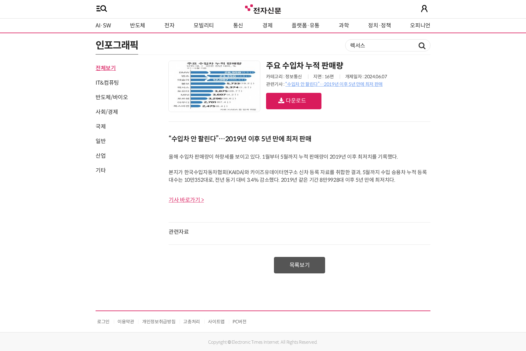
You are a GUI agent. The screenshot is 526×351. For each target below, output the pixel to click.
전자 (169, 25)
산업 (101, 156)
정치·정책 (379, 25)
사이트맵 (216, 322)
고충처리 (191, 322)
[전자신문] (263, 8)
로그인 (103, 322)
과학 (344, 25)
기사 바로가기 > (186, 200)
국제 (101, 126)
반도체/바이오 (112, 97)
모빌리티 (204, 25)
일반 (101, 141)
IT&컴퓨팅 (107, 82)
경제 (267, 25)
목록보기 (299, 265)
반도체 (137, 25)
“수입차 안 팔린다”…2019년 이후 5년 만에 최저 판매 (333, 84)
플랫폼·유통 (306, 25)
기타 (101, 170)
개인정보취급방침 (158, 322)
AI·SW (103, 25)
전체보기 (106, 68)
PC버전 (240, 322)
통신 (238, 25)
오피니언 (420, 25)
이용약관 (125, 322)
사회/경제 (107, 112)
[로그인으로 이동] (424, 8)
